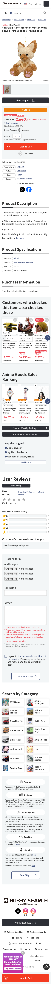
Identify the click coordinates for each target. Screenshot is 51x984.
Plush (19, 174)
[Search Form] (40, 4)
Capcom (20, 166)
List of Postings (15, 485)
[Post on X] (22, 189)
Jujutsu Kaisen (14, 447)
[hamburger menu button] (46, 4)
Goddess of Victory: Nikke (20, 456)
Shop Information (37, 956)
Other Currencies (11, 123)
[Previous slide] (3, 338)
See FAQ (24, 875)
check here (17, 806)
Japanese (20, 238)
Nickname (10, 587)
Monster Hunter (24, 178)
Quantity (7, 136)
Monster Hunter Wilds (24, 262)
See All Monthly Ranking (25, 434)
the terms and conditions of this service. (27, 657)
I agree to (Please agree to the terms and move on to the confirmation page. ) (27, 660)
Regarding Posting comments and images (31, 493)
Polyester (21, 170)
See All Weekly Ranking (25, 428)
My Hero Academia (17, 452)
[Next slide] (47, 338)
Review (8, 603)
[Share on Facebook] (29, 189)
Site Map (37, 960)
